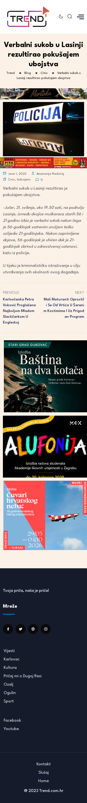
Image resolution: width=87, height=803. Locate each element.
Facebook (12, 721)
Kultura (10, 668)
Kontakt (43, 764)
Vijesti (9, 651)
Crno (11, 179)
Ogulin (10, 693)
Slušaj (43, 773)
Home (43, 781)
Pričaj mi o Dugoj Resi (23, 676)
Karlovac (12, 659)
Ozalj (8, 685)
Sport (9, 701)
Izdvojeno (24, 179)
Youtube (11, 729)
